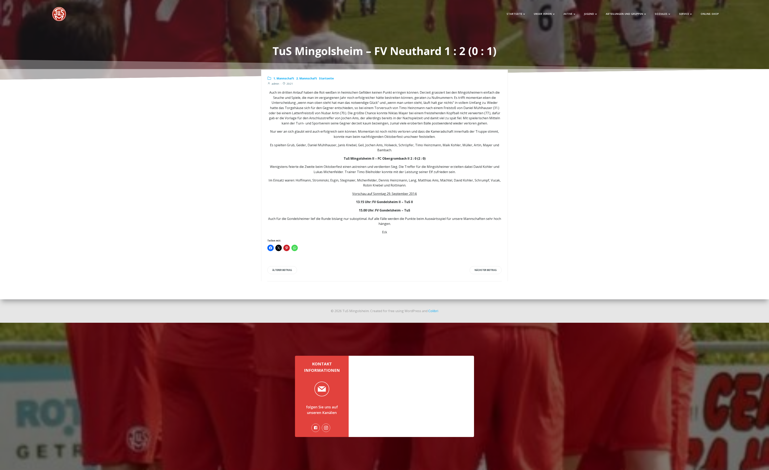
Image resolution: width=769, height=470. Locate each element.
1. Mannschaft (283, 78)
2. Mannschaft (306, 78)
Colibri (433, 311)
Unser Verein (543, 14)
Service (684, 14)
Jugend (589, 14)
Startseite (514, 14)
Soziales (661, 14)
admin (275, 83)
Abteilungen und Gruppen (624, 14)
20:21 (290, 83)
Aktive (568, 14)
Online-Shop (710, 14)
